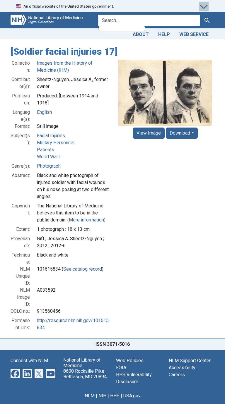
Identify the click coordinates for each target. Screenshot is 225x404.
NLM (90, 395)
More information (86, 220)
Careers (177, 374)
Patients (45, 149)
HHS (115, 395)
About (141, 34)
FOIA (121, 367)
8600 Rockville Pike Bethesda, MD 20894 (85, 373)
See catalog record (82, 269)
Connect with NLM (29, 360)
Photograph (49, 166)
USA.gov (132, 395)
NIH (102, 395)
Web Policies (130, 360)
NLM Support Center (190, 360)
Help (164, 34)
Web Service (194, 34)
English (44, 112)
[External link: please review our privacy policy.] (15, 373)
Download (180, 133)
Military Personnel (55, 142)
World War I (49, 156)
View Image (149, 133)
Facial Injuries (51, 135)
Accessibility (182, 367)
